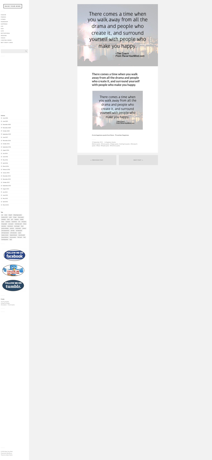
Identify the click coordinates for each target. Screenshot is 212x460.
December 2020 (7, 124)
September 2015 (7, 185)
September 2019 (7, 134)
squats (19, 232)
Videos (3, 38)
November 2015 (7, 179)
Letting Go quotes (125, 144)
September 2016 (7, 147)
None (22, 226)
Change (14, 217)
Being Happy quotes (18, 214)
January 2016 (6, 172)
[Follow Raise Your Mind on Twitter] (13, 276)
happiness (17, 219)
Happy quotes (115, 144)
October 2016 (6, 143)
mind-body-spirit (18, 223)
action (6, 214)
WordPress (9, 453)
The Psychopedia (5, 301)
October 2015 (6, 182)
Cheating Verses (6, 40)
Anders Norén (9, 455)
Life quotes (24, 221)
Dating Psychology (5, 303)
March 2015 (6, 205)
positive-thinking (4, 228)
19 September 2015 (97, 142)
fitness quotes (21, 217)
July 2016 (5, 153)
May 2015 (5, 198)
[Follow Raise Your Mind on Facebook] (14, 261)
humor (2, 221)
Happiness (4, 24)
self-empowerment (5, 230)
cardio (10, 217)
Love (2, 31)
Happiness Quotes (111, 142)
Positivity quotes (115, 145)
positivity (12, 228)
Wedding (4, 35)
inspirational (14, 221)
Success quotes (13, 237)
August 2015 (6, 189)
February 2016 (6, 169)
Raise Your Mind (13, 6)
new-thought (16, 226)
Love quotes (10, 223)
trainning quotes (4, 239)
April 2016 (5, 163)
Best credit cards (7, 42)
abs (2, 214)
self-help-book (19, 230)
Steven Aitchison (4, 237)
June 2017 (5, 137)
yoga (11, 239)
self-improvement (5, 232)
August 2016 (6, 150)
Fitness (3, 19)
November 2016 (7, 140)
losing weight (4, 223)
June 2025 (5, 121)
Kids (2, 28)
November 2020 (7, 127)
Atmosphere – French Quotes (8, 304)
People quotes (105, 145)
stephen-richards (4, 235)
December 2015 (7, 176)
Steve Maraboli (22, 235)
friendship (3, 219)
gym (12, 219)
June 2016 (5, 156)
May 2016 (5, 160)
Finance (3, 17)
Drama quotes (106, 144)
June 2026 (5, 118)
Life (2, 26)
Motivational (5, 33)
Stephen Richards (13, 235)
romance (24, 228)
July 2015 (5, 192)
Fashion (3, 14)
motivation (3, 226)
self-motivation (13, 232)
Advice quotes (96, 144)
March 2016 (6, 166)
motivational (10, 226)
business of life (4, 217)
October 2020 (6, 131)
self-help (12, 230)
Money (24, 223)
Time (24, 237)
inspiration (8, 221)
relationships (18, 228)
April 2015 (5, 201)
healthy (21, 219)
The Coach (20, 237)
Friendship (4, 21)
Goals (8, 219)
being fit (10, 214)
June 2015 (5, 195)
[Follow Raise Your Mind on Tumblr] (13, 291)
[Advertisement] (14, 84)
